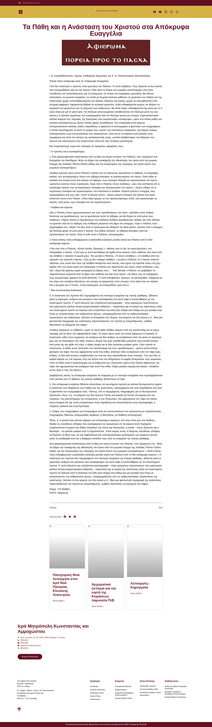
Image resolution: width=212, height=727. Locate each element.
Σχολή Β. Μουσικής (97, 690)
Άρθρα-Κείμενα (121, 690)
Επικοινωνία (95, 699)
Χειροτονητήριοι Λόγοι (123, 698)
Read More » (59, 601)
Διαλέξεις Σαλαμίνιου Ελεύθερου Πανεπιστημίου (175, 693)
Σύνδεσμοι (94, 686)
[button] (20, 12)
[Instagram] (166, 12)
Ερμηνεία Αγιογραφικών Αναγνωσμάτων (124, 694)
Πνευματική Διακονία (123, 686)
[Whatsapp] (177, 12)
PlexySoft (143, 724)
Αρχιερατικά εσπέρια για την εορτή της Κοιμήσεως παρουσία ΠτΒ (104, 592)
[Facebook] (154, 12)
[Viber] (171, 12)
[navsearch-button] (77, 12)
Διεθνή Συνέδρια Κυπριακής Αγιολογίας (176, 687)
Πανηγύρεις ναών (97, 693)
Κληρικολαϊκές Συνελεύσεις (175, 697)
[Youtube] (160, 12)
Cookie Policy (95, 696)
